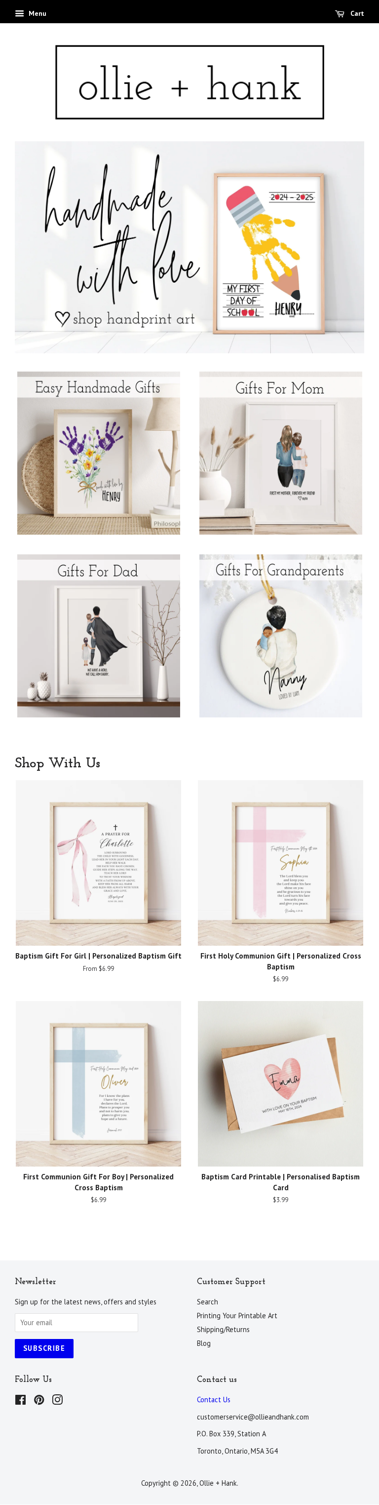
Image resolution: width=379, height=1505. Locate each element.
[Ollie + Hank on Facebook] (20, 1400)
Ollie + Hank (218, 1482)
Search (207, 1300)
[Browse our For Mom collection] (280, 462)
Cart (356, 13)
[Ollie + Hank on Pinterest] (39, 1400)
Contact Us (213, 1398)
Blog (204, 1342)
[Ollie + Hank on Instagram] (57, 1400)
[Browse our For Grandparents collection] (280, 644)
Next (343, 247)
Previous (36, 247)
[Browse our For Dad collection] (98, 644)
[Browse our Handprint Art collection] (98, 462)
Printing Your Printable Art (237, 1314)
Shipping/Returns (223, 1328)
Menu (36, 13)
